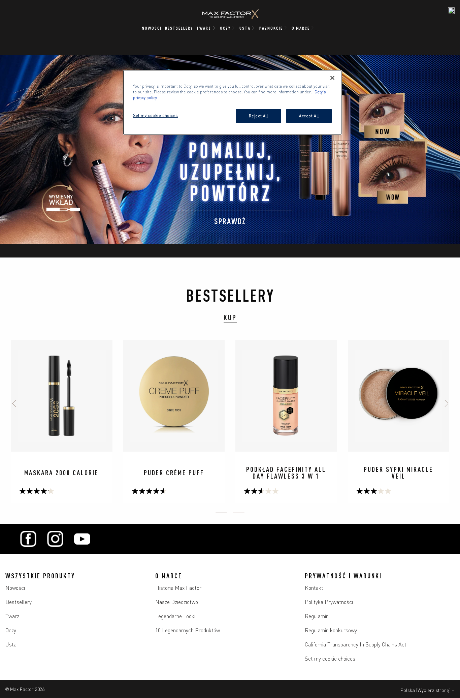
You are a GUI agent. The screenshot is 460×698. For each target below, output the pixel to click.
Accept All (309, 115)
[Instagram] (55, 539)
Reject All (258, 115)
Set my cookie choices (330, 658)
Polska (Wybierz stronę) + (427, 690)
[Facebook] (28, 539)
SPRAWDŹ (230, 220)
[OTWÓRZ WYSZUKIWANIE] (451, 10)
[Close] (332, 77)
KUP (230, 317)
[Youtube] (82, 539)
